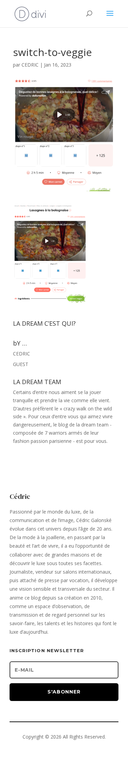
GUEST (20, 364)
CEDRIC (30, 64)
